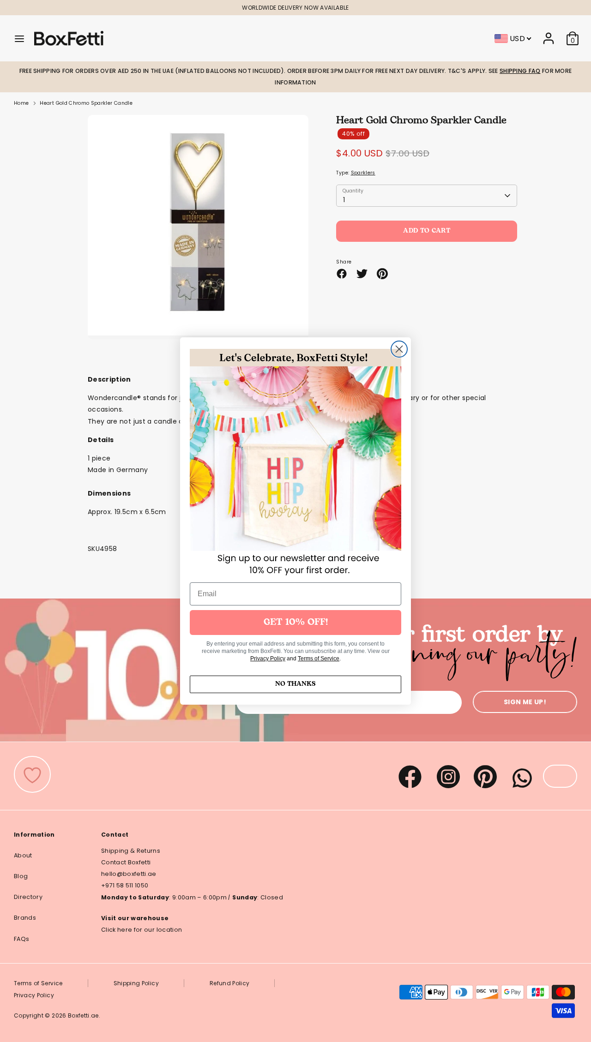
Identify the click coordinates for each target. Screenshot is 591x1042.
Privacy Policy (267, 658)
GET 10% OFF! (296, 622)
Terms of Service (318, 658)
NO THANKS (295, 684)
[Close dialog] (399, 349)
